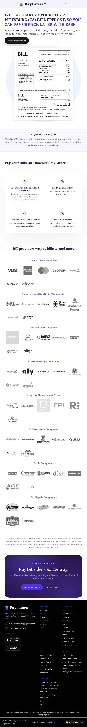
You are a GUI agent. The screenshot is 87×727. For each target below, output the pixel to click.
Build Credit (67, 614)
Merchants (44, 621)
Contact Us (44, 659)
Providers (44, 666)
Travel (64, 635)
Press (42, 628)
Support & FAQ (46, 655)
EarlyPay (65, 624)
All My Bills (44, 673)
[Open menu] (65, 4)
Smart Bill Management (72, 662)
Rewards (66, 617)
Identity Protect (68, 631)
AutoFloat (66, 628)
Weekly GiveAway (47, 669)
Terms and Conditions (71, 659)
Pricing (43, 624)
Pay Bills (65, 610)
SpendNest (67, 621)
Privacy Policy (68, 655)
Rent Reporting (68, 645)
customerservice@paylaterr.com (22, 624)
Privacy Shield (68, 638)
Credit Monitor (68, 642)
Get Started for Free (15, 40)
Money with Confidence (72, 672)
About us (43, 610)
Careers (43, 614)
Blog (42, 701)
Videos (42, 705)
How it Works (45, 662)
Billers (42, 617)
